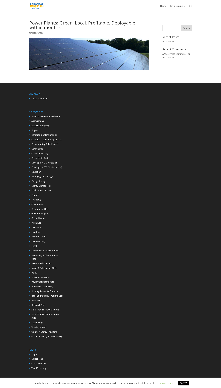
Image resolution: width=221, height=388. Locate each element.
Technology (37, 322)
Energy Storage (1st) (41, 185)
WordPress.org (38, 368)
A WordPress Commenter (174, 53)
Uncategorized (38, 327)
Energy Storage (38, 181)
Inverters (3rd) (38, 241)
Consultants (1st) (39, 153)
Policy (34, 272)
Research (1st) (38, 305)
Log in (34, 354)
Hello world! (168, 41)
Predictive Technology (42, 286)
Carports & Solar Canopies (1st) (46, 139)
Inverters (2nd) (38, 236)
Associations (37, 120)
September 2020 (39, 98)
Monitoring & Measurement (45, 250)
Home (163, 6)
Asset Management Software (45, 116)
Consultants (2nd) (40, 158)
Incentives (36, 222)
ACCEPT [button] (183, 383)
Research (35, 300)
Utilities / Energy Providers (44, 331)
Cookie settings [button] (166, 382)
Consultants (37, 148)
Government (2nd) (40, 213)
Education (36, 171)
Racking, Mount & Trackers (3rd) (47, 295)
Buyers (34, 130)
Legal (34, 245)
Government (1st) (40, 209)
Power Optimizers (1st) (42, 281)
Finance (35, 195)
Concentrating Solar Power (44, 144)
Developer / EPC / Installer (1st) (46, 167)
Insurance (36, 227)
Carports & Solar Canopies (44, 134)
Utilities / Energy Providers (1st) (46, 336)
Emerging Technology (42, 176)
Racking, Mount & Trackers (44, 291)
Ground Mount (38, 218)
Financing (36, 199)
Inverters (35, 232)
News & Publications (41, 263)
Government (37, 204)
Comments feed (39, 363)
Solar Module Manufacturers (45, 309)
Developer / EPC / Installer (44, 162)
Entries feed (37, 358)
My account (176, 6)
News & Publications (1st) (44, 268)
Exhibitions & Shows (41, 190)
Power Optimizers (40, 277)
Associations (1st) (40, 125)
